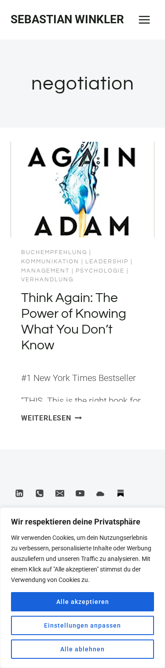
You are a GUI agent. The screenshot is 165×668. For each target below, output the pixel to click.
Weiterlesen (51, 418)
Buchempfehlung (54, 252)
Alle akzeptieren (82, 601)
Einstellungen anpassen (82, 625)
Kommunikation (50, 262)
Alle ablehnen (82, 649)
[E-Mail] (60, 493)
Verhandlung (47, 280)
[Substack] (120, 493)
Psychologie (100, 271)
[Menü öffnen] (144, 20)
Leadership (106, 262)
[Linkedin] (19, 493)
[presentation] (82, 189)
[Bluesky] (100, 493)
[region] (82, 587)
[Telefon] (39, 493)
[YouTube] (80, 493)
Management (45, 271)
